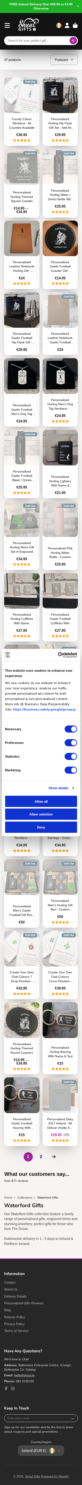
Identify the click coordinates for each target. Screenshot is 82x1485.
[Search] (73, 40)
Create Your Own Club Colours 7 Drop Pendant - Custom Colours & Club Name (22, 965)
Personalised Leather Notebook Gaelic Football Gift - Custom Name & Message (60, 323)
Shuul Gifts (32, 1476)
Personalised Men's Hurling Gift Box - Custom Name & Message (60, 893)
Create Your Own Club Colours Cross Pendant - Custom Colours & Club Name (60, 965)
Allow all (41, 801)
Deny (41, 827)
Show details (58, 788)
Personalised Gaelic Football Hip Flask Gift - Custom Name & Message (22, 323)
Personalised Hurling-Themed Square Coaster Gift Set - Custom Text (22, 183)
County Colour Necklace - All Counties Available (22, 111)
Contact (9, 1282)
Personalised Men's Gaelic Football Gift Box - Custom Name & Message (22, 893)
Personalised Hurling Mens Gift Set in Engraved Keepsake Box (22, 535)
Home (8, 1197)
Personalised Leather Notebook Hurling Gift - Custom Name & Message (22, 255)
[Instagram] (13, 1388)
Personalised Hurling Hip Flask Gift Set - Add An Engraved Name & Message (60, 111)
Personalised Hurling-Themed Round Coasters (22, 1038)
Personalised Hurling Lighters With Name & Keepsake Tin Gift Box (60, 464)
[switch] (71, 742)
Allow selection (41, 814)
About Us (10, 1289)
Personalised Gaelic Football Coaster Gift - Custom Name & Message (60, 255)
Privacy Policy (14, 1324)
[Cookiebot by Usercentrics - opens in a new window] (58, 655)
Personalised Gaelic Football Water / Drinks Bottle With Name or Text (22, 464)
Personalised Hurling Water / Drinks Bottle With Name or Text (60, 183)
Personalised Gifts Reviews (24, 1303)
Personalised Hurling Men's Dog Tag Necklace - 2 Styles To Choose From (60, 392)
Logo (28, 25)
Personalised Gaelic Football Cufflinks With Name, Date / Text (60, 607)
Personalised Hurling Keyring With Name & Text (60, 1038)
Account (67, 25)
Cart (75, 25)
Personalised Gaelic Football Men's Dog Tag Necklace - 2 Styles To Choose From (22, 392)
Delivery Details (15, 1296)
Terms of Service (16, 1331)
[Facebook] (6, 1388)
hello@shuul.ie (24, 1375)
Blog (7, 1310)
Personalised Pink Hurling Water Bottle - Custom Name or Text (60, 535)
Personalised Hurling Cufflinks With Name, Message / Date (22, 607)
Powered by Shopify (55, 1476)
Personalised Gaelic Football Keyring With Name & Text (22, 1111)
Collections (24, 1197)
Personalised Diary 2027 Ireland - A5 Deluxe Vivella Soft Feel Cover (60, 1111)
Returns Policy (14, 1317)
